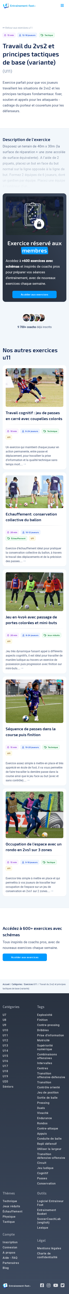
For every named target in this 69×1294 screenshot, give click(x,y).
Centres (42, 1068)
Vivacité (42, 1113)
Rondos (42, 1123)
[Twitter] (63, 1286)
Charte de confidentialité (47, 1255)
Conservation (46, 1183)
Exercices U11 (30, 984)
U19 (5, 1076)
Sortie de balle (47, 1097)
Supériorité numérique (45, 1047)
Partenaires (11, 1263)
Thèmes (9, 1193)
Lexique (42, 1227)
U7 (4, 1015)
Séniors (8, 1086)
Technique (10, 1201)
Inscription (10, 1242)
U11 (5, 1035)
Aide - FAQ (10, 1257)
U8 (4, 1020)
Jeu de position (48, 1092)
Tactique (9, 1221)
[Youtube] (57, 1286)
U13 (5, 1045)
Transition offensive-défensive (51, 1075)
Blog (6, 1268)
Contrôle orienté (48, 1087)
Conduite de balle (49, 1138)
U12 (5, 1040)
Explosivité (44, 1015)
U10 (5, 1030)
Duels (41, 1108)
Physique (9, 1216)
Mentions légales (49, 1248)
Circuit (41, 1163)
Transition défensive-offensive (51, 1156)
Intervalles (44, 1063)
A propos (9, 1252)
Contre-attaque (47, 1128)
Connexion (10, 1247)
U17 (5, 1066)
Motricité (43, 1040)
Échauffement (12, 1211)
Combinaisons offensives (47, 1056)
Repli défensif (47, 1143)
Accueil (6, 984)
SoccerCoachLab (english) (49, 1220)
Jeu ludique (45, 1168)
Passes (42, 1178)
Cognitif (42, 1173)
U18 (5, 1071)
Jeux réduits (11, 1206)
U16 (5, 1061)
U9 (4, 1025)
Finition (42, 1020)
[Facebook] (43, 1286)
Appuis (42, 1133)
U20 (5, 1081)
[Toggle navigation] (62, 5)
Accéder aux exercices (34, 294)
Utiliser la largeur (49, 1149)
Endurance (44, 1118)
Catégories (17, 984)
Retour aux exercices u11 (19, 27)
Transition (44, 1082)
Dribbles (43, 1030)
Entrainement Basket (46, 1211)
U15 (5, 1056)
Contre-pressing (48, 1025)
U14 (5, 1050)
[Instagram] (50, 1286)
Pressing (43, 1103)
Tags (40, 1007)
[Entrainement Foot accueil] (19, 5)
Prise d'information (50, 1035)
